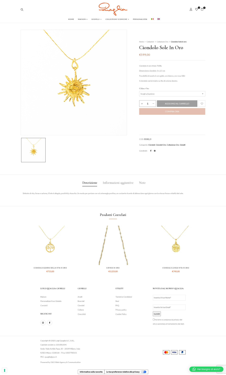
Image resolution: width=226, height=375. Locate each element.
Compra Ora (172, 111)
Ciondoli (151, 145)
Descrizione (89, 183)
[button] (203, 9)
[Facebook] (150, 151)
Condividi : (143, 151)
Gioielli (182, 145)
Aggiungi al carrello (177, 103)
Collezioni (150, 42)
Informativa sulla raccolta (91, 372)
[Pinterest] (155, 151)
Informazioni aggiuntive (118, 183)
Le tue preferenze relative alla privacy (123, 372)
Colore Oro (144, 88)
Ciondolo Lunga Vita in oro (175, 268)
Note (142, 183)
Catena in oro (113, 268)
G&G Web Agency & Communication (66, 362)
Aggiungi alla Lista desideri (202, 103)
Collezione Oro (162, 42)
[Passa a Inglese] (158, 19)
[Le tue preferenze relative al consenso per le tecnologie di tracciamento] (4, 370)
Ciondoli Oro (161, 145)
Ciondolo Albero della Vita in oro (50, 268)
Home (141, 42)
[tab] (89, 183)
